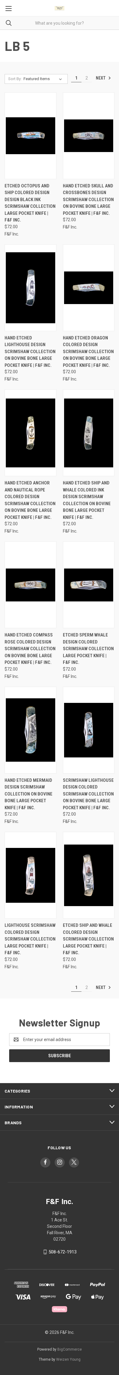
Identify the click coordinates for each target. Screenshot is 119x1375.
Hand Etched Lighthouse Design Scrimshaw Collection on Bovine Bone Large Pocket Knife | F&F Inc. (30, 351)
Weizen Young (68, 1359)
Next (101, 78)
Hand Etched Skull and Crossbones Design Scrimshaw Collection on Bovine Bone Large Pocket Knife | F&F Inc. (88, 199)
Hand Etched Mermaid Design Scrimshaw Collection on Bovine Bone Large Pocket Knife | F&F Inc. (28, 794)
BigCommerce (69, 1349)
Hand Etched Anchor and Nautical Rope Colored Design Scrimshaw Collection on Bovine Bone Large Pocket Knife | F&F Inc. (30, 500)
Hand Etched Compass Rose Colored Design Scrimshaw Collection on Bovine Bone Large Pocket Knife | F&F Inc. (30, 648)
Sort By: (15, 78)
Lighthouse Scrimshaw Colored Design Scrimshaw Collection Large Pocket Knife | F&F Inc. (30, 939)
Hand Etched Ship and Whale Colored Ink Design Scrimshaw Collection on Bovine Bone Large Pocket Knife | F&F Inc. (87, 500)
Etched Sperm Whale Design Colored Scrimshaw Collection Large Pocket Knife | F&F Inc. (88, 648)
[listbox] (44, 78)
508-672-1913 (63, 1252)
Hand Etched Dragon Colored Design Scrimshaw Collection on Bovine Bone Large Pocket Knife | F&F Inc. (88, 351)
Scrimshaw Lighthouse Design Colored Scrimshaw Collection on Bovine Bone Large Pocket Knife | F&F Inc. (88, 794)
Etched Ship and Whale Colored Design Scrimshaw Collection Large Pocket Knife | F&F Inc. (88, 939)
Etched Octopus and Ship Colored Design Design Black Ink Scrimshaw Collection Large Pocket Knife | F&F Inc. (30, 203)
